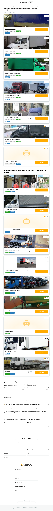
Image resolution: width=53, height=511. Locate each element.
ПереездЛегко (8, 311)
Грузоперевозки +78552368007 (12, 117)
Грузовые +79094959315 (11, 161)
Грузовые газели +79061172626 (12, 73)
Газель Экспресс (9, 331)
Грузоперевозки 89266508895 (12, 189)
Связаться (41, 29)
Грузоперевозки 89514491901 (12, 209)
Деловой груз (8, 371)
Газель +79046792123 (10, 29)
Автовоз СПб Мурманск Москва (12, 290)
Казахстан (26, 502)
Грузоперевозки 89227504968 (12, 270)
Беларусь (20, 502)
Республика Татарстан (26, 6)
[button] (25, 26)
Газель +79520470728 (10, 51)
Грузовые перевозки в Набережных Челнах (41, 6)
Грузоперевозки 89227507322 (12, 250)
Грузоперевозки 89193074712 (12, 95)
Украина (33, 502)
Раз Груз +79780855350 (10, 351)
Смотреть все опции (26, 438)
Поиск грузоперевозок (15, 6)
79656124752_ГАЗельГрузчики (12, 139)
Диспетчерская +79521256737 (12, 229)
